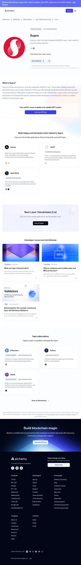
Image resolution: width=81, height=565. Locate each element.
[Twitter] (12, 468)
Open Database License (53, 414)
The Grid (39, 414)
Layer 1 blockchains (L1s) (43, 19)
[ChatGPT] (27, 551)
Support (35, 489)
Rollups (13, 486)
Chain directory (37, 498)
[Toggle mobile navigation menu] (75, 11)
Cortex (13, 479)
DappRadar (68, 414)
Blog (55, 483)
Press (34, 523)
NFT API (14, 489)
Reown (73, 414)
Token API (14, 502)
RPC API (13, 483)
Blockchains (28, 19)
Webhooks (14, 492)
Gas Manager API (17, 508)
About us (14, 520)
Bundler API (15, 505)
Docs (34, 486)
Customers (14, 526)
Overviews (57, 489)
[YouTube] (21, 468)
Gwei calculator (37, 495)
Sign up (34, 479)
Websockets (15, 495)
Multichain (16, 19)
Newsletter (57, 498)
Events (56, 495)
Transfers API (15, 498)
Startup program (59, 502)
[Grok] (42, 551)
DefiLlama (62, 414)
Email (34, 526)
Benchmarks (36, 502)
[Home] (10, 11)
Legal (13, 539)
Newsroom (14, 529)
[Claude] (39, 551)
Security (13, 536)
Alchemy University (60, 479)
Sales (34, 520)
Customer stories (59, 486)
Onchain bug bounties (61, 508)
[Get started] (40, 3)
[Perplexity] (33, 551)
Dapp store (6, 19)
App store (57, 492)
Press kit (14, 532)
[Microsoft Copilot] (36, 551)
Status (34, 483)
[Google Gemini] (30, 551)
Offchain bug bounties (61, 505)
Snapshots (36, 505)
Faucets (35, 492)
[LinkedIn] (17, 468)
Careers (13, 523)
